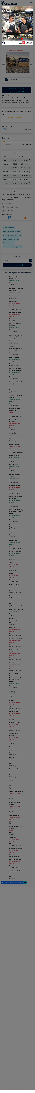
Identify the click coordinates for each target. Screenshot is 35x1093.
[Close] (32, 2)
